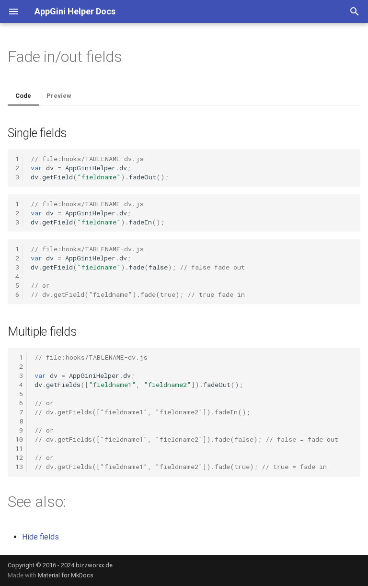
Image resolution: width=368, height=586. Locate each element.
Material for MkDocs (65, 575)
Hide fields (40, 536)
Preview (58, 95)
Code (23, 95)
